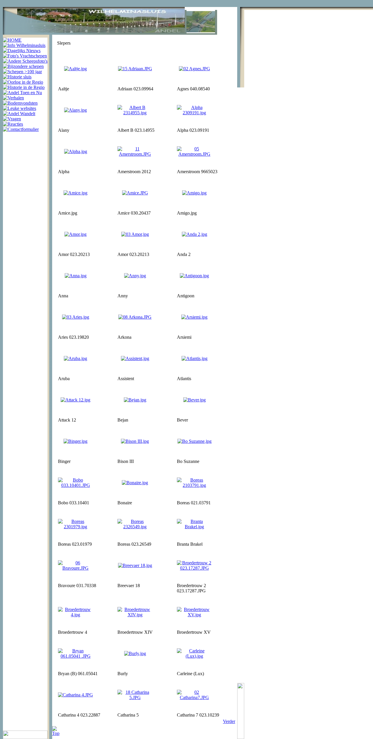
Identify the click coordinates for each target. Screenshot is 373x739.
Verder (229, 721)
